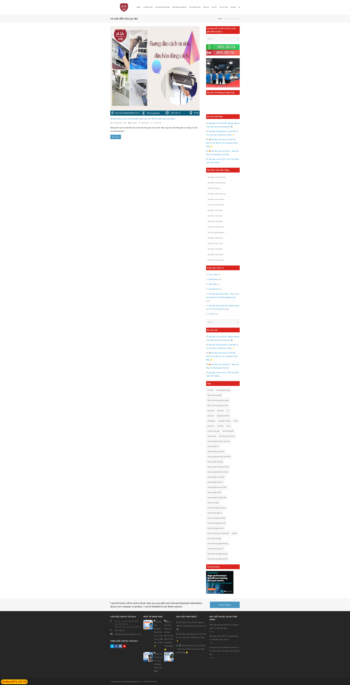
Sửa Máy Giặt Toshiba (216, 199)
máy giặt (210, 416)
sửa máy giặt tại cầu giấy (216, 477)
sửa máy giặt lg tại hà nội (216, 451)
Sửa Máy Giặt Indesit (215, 254)
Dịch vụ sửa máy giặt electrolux (218, 400)
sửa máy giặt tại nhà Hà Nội (217, 497)
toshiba (234, 533)
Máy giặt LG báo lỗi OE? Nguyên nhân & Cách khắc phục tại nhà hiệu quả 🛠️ (191, 625)
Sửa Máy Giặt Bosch (215, 238)
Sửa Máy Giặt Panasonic (217, 194)
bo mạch (210, 390)
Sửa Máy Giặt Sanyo (215, 210)
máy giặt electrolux (223, 416)
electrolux (211, 410)
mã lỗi (236, 421)
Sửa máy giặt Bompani (216, 232)
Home (220, 19)
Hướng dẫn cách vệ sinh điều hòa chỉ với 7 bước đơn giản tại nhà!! (142, 119)
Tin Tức (212, 314)
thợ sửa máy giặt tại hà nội (216, 523)
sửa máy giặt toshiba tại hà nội (218, 472)
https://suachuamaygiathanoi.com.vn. (129, 681)
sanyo (228, 426)
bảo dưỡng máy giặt (223, 390)
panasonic (211, 426)
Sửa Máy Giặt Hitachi (216, 205)
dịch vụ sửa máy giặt (214, 395)
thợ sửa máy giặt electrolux (217, 508)
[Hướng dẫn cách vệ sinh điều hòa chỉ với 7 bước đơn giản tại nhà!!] (155, 71)
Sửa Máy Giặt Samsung (216, 183)
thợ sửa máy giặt (213, 503)
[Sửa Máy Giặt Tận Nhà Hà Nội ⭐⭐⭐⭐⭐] (124, 7)
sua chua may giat (213, 431)
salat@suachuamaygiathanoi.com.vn (128, 634)
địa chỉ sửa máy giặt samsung (217, 554)
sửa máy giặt (212, 436)
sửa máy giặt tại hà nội (215, 482)
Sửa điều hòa (213, 289)
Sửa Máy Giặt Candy (215, 243)
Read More (115, 137)
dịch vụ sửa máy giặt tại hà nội (218, 405)
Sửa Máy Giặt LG (214, 188)
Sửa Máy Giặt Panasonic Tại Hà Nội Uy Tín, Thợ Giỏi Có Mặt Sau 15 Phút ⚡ (191, 637)
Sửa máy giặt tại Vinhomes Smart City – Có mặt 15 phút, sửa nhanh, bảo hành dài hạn (224, 650)
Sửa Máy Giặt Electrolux (217, 177)
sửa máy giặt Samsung (215, 462)
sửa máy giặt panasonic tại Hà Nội (219, 456)
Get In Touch (225, 605)
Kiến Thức (213, 284)
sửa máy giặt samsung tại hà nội (218, 467)
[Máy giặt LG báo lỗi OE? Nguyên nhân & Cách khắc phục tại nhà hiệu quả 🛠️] (148, 629)
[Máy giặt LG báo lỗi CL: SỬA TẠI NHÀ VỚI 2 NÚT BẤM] (158, 671)
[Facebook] (116, 646)
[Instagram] (120, 646)
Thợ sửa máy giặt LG (215, 513)
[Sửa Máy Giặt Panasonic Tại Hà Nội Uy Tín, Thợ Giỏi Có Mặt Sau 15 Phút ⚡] (158, 646)
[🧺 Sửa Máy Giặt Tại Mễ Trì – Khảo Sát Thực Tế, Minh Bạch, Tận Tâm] (148, 661)
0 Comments (157, 123)
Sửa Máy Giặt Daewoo (216, 227)
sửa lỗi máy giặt (228, 431)
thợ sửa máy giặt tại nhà (216, 528)
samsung (220, 426)
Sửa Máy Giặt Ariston (216, 260)
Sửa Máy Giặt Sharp (215, 221)
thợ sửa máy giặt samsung (216, 518)
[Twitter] (112, 646)
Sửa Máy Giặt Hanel (215, 249)
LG (228, 410)
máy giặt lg (211, 421)
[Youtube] (124, 646)
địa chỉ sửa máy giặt (214, 538)
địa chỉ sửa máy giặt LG (216, 549)
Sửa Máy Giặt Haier (215, 216)
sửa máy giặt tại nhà (214, 492)
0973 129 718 (119, 630)
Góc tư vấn (213, 274)
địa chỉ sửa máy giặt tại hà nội (218, 559)
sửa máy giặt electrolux (227, 436)
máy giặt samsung (224, 421)
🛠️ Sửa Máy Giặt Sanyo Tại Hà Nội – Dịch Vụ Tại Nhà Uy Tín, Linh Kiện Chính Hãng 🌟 (222, 142)
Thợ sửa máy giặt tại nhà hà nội (218, 533)
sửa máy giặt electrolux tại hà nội (219, 441)
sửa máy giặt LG (213, 446)
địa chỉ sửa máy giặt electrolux (218, 543)
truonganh (133, 123)
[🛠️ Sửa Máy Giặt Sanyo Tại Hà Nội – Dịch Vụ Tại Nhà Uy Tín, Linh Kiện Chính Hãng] (169, 649)
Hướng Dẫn (145, 123)
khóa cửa (220, 410)
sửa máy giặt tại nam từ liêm (217, 487)
